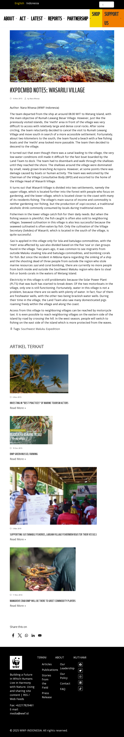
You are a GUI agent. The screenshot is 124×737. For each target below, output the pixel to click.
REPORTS (55, 18)
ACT (23, 18)
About (9, 18)
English (19, 3)
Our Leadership (67, 666)
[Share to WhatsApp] (26, 635)
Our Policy (64, 676)
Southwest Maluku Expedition (40, 329)
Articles (47, 664)
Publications (50, 670)
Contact (65, 683)
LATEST (37, 18)
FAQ (62, 689)
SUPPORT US (111, 18)
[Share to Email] (39, 635)
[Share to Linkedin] (33, 635)
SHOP (96, 14)
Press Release (47, 695)
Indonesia (32, 3)
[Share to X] (20, 635)
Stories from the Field (46, 681)
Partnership (77, 18)
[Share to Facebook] (13, 635)
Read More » (18, 408)
